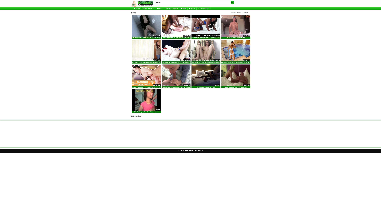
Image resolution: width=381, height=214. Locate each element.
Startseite (134, 116)
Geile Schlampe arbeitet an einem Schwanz (146, 112)
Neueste (233, 12)
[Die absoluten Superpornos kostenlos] (142, 3)
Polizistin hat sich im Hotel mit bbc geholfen (176, 37)
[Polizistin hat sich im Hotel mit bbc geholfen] (176, 26)
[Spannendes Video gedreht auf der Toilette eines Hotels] (146, 26)
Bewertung (246, 12)
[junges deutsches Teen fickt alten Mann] (235, 75)
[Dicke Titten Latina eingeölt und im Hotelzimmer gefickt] (205, 26)
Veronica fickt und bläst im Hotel (206, 87)
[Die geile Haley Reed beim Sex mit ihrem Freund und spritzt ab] (176, 75)
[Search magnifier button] (232, 2)
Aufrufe (239, 12)
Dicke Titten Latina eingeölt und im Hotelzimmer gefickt (207, 37)
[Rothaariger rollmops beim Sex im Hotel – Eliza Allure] (176, 50)
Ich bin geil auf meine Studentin (236, 37)
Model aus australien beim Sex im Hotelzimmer (206, 62)
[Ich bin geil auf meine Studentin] (235, 26)
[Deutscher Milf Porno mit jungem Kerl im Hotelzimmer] (235, 50)
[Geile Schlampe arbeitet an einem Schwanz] (146, 100)
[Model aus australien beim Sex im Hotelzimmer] (205, 50)
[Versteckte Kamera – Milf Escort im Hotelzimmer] (146, 50)
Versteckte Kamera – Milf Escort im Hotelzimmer (146, 62)
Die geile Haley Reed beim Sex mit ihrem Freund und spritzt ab (180, 87)
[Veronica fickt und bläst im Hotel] (205, 75)
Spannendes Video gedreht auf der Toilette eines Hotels (148, 37)
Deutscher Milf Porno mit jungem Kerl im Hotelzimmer (237, 62)
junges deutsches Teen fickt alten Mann (236, 87)
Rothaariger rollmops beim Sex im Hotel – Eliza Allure (177, 62)
